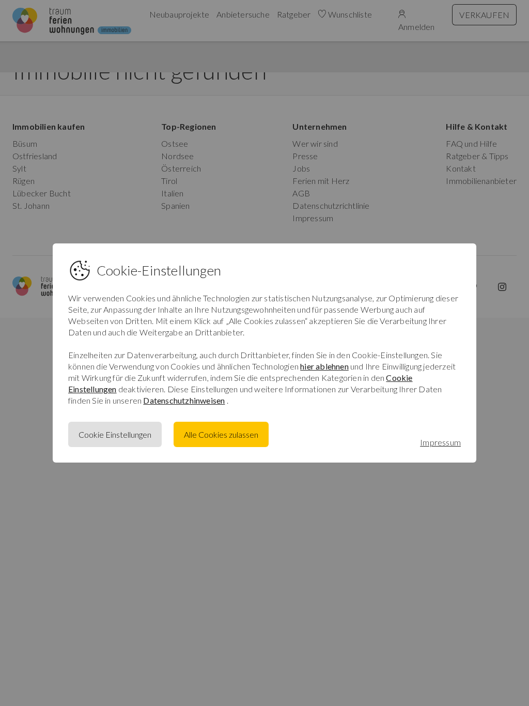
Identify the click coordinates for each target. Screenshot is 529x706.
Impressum (440, 442)
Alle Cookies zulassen (221, 434)
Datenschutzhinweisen (184, 400)
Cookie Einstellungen (115, 434)
